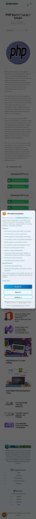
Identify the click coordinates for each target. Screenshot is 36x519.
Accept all (18, 286)
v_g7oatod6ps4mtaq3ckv (18, 305)
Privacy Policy (6, 280)
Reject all (18, 292)
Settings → (18, 297)
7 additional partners (21, 217)
